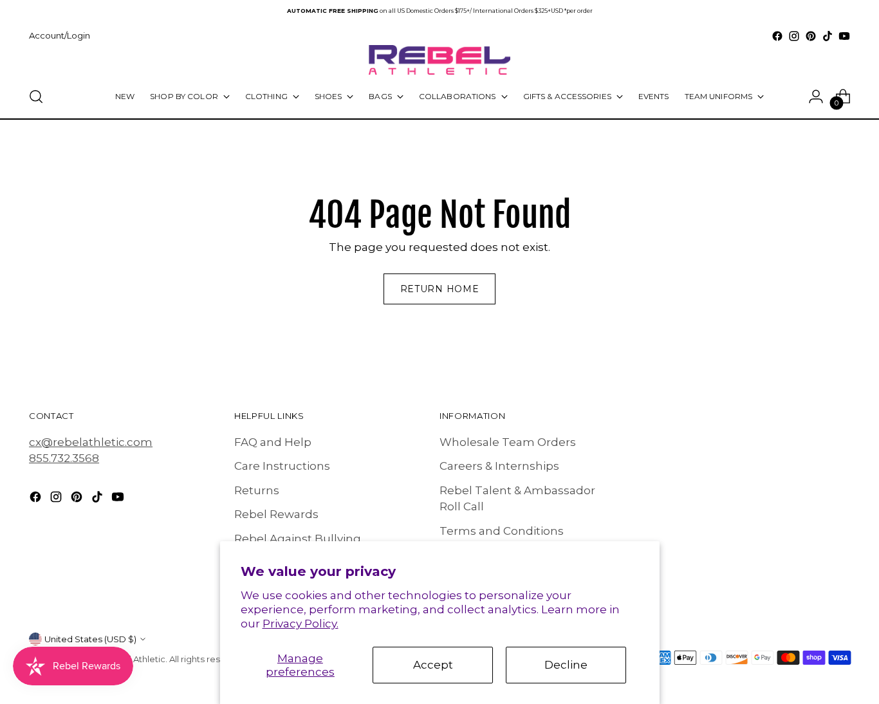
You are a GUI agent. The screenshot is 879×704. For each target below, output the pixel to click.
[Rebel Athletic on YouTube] (844, 36)
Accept (433, 664)
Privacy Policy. (300, 623)
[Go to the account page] (816, 96)
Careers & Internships (499, 465)
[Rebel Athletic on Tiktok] (827, 36)
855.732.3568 (64, 458)
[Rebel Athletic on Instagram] (794, 36)
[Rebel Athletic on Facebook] (777, 36)
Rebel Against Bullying (297, 538)
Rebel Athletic (135, 659)
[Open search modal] (36, 96)
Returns (256, 490)
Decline (566, 664)
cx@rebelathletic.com (91, 442)
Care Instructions (282, 465)
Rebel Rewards (276, 514)
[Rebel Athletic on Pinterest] (811, 36)
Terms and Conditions (501, 530)
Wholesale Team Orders (507, 442)
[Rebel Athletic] (439, 60)
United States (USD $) (90, 639)
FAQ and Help (272, 442)
